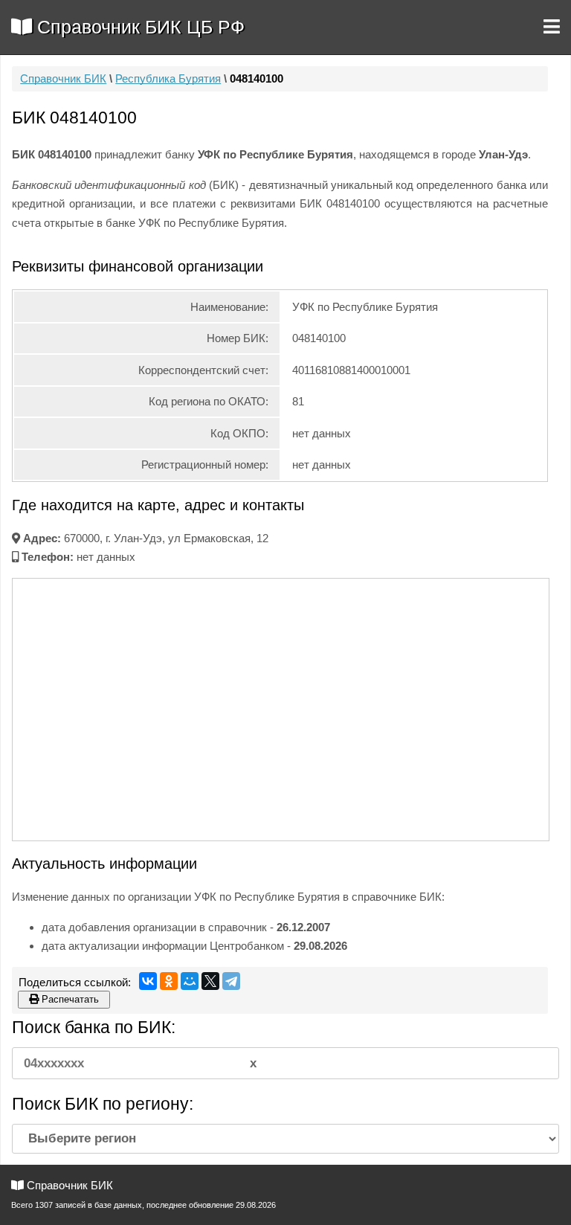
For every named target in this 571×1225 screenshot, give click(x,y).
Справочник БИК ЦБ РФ (138, 26)
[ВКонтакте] (148, 981)
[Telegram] (231, 981)
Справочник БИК (63, 78)
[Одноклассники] (169, 981)
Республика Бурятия (168, 78)
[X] (210, 981)
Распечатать (69, 999)
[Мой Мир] (190, 981)
